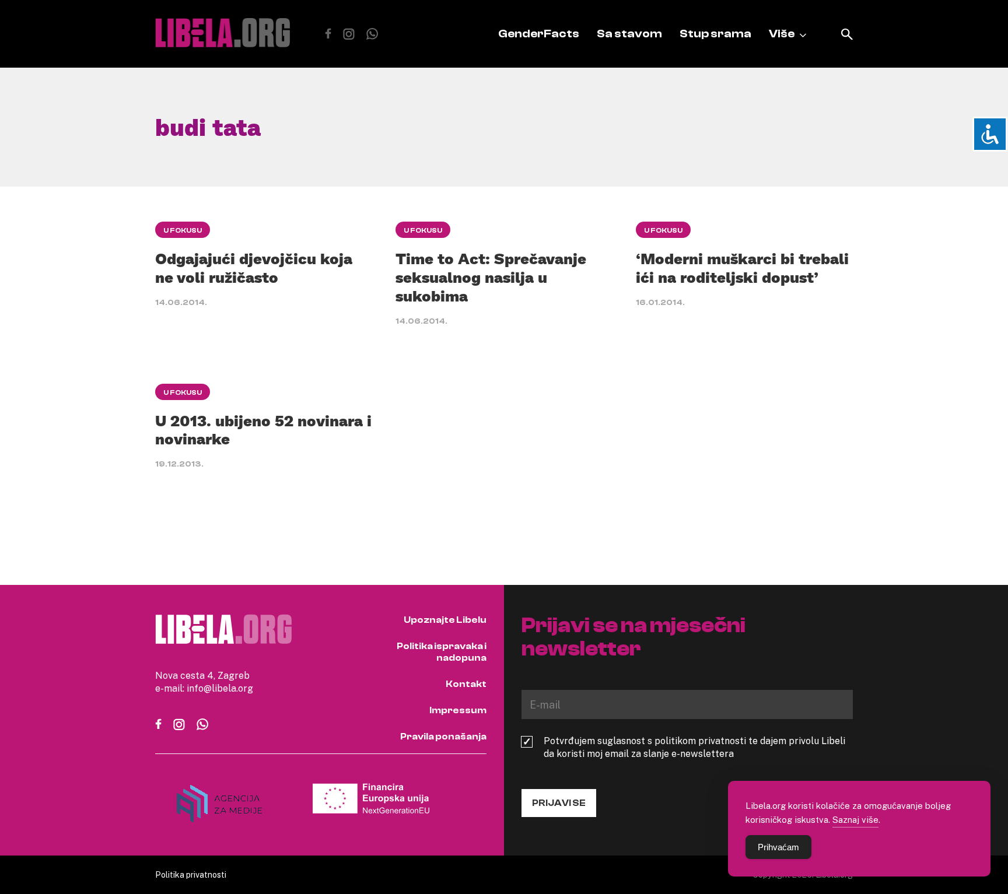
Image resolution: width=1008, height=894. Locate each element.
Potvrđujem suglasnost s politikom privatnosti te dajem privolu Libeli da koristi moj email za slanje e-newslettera (694, 747)
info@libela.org (220, 688)
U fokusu (182, 230)
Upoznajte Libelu (445, 620)
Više (781, 33)
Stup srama (715, 33)
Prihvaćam (778, 847)
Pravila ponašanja (443, 736)
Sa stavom (629, 33)
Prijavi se (559, 803)
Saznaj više (855, 819)
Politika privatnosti (190, 874)
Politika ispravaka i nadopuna (442, 652)
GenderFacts (538, 33)
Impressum (458, 710)
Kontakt (466, 684)
